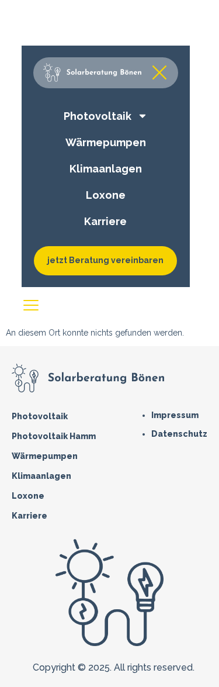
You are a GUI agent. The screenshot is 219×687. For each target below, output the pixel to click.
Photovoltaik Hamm (54, 436)
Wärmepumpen (45, 456)
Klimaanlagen (41, 476)
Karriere (29, 515)
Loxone (28, 495)
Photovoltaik (40, 416)
